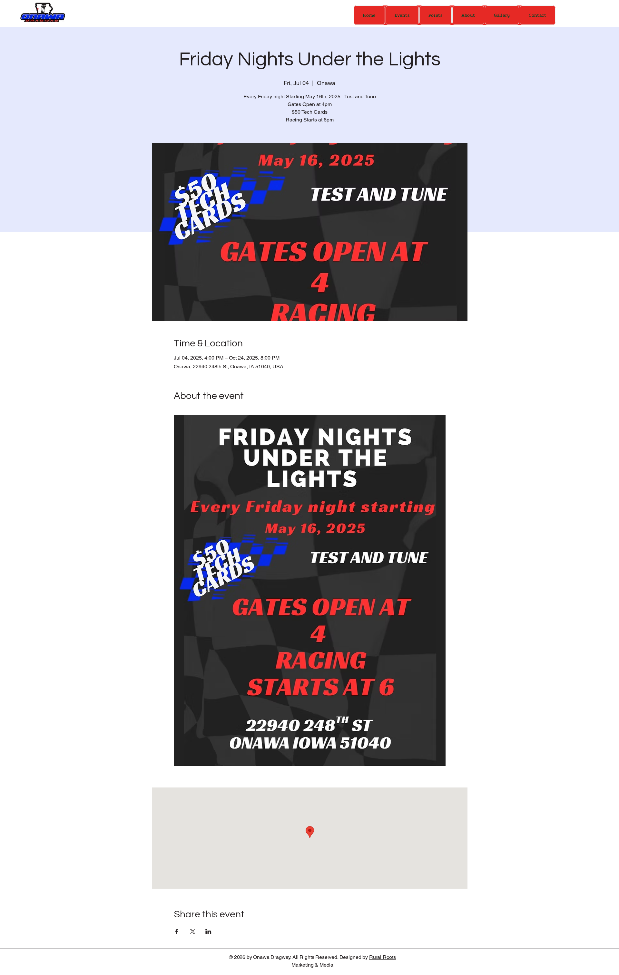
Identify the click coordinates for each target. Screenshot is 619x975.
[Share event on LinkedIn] (208, 931)
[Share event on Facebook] (177, 931)
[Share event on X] (193, 931)
